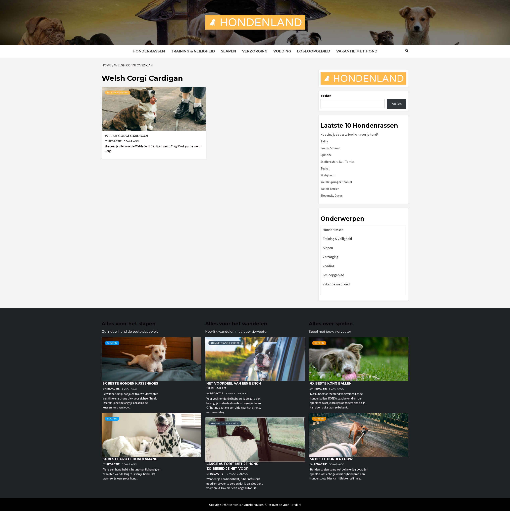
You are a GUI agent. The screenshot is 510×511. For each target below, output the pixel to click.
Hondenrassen (149, 51)
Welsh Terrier (330, 189)
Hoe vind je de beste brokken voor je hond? (349, 134)
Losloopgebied (313, 51)
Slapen (228, 51)
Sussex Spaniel (330, 148)
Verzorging (254, 51)
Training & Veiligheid (193, 51)
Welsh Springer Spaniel (336, 182)
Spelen (319, 342)
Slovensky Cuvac (331, 195)
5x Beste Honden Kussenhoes (130, 383)
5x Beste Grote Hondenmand (130, 459)
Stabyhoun (328, 175)
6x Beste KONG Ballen (330, 383)
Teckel (325, 168)
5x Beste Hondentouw (331, 459)
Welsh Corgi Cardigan (126, 136)
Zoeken (326, 96)
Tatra (324, 141)
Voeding (282, 51)
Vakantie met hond (357, 51)
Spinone (326, 155)
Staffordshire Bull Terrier (337, 162)
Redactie (115, 141)
